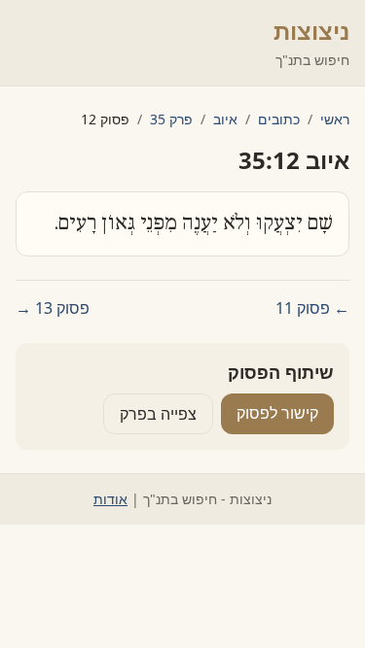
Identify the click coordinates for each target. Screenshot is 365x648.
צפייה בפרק (158, 414)
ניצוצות (311, 31)
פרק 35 (171, 119)
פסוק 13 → (53, 308)
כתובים (279, 119)
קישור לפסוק (277, 413)
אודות (110, 499)
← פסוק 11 (312, 308)
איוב (225, 119)
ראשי (334, 119)
